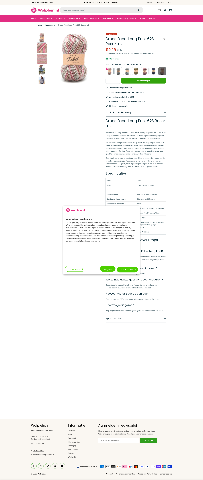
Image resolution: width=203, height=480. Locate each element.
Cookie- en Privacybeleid (147, 474)
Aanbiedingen (50, 25)
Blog (169, 2)
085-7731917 (38, 450)
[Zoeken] (139, 10)
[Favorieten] (160, 10)
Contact (160, 2)
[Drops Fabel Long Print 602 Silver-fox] (118, 71)
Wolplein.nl (42, 474)
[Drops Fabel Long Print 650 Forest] (136, 71)
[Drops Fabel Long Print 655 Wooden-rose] (145, 71)
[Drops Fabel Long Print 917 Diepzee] (153, 71)
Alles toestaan (126, 270)
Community (149, 2)
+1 (162, 71)
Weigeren (108, 270)
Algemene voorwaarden (125, 474)
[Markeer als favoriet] (164, 39)
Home (39, 25)
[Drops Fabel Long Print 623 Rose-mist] (109, 71)
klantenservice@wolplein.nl (43, 455)
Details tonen (74, 270)
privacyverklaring (72, 236)
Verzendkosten (121, 53)
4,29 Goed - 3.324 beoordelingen (105, 2)
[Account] (165, 10)
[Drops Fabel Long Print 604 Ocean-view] (127, 71)
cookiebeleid (87, 236)
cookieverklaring (93, 241)
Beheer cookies (166, 474)
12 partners (126, 230)
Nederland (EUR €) (87, 467)
